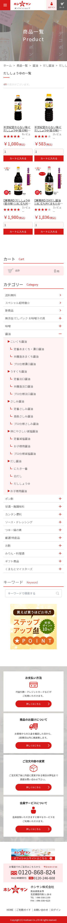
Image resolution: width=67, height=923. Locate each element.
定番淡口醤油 (22, 379)
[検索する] (57, 593)
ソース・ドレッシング (18, 522)
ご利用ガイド (23, 909)
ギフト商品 (12, 561)
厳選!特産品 (12, 538)
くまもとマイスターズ (18, 569)
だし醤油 (48, 65)
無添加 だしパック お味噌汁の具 (25, 318)
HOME (10, 909)
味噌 (8, 326)
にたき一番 (20, 469)
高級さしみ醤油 (23, 416)
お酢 (8, 545)
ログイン (56, 909)
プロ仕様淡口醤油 (25, 394)
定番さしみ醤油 (23, 409)
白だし (18, 476)
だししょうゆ (22, 483)
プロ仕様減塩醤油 (25, 454)
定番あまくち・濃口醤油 (29, 349)
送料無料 (10, 295)
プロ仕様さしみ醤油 (26, 424)
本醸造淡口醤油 (23, 386)
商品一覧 (22, 65)
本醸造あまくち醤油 (26, 356)
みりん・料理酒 (14, 553)
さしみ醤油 (17, 401)
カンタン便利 (13, 514)
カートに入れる (18, 158)
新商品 (9, 310)
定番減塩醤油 (22, 439)
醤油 (35, 65)
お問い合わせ (41, 909)
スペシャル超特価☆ (17, 303)
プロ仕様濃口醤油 (25, 364)
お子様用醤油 (22, 446)
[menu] (5, 5)
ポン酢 (9, 499)
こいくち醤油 (18, 341)
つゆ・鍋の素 (13, 530)
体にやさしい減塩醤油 (24, 431)
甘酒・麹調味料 (14, 506)
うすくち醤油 (18, 371)
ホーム (7, 65)
